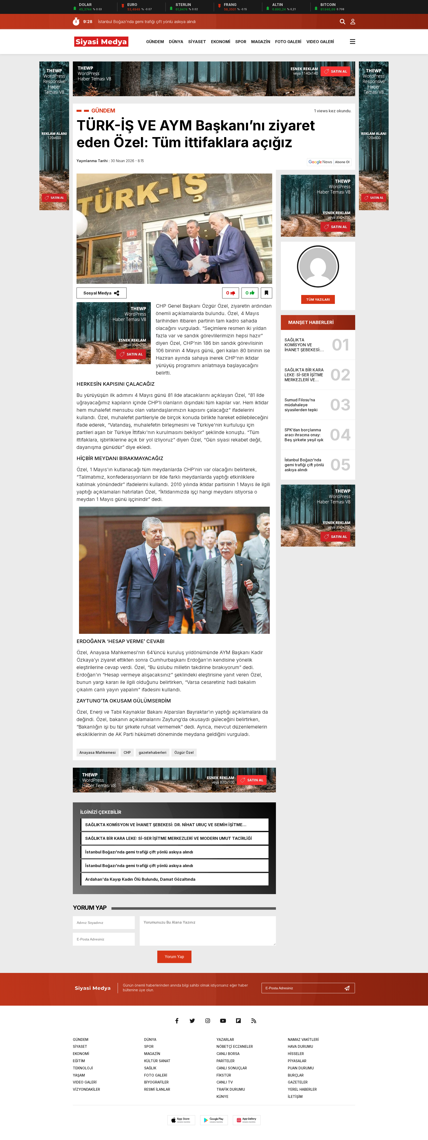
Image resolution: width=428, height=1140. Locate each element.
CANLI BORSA (228, 1054)
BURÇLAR (296, 1075)
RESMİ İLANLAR (157, 1089)
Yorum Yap (174, 957)
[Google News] (329, 161)
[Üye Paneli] (350, 22)
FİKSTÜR (223, 1075)
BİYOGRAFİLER (156, 1082)
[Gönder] (349, 988)
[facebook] (177, 1021)
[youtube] (223, 1021)
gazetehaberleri (152, 752)
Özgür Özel (184, 752)
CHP (127, 752)
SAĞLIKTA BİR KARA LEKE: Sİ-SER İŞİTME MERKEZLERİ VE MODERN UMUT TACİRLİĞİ (168, 838)
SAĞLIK (150, 1068)
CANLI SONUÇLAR (231, 1068)
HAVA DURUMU (300, 1046)
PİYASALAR (297, 1061)
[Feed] (253, 1021)
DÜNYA (176, 41)
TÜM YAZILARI (318, 299)
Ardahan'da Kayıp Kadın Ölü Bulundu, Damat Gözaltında (140, 879)
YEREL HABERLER (302, 1089)
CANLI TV (224, 1082)
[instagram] (207, 1021)
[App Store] (181, 1120)
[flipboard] (238, 1021)
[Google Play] (214, 1120)
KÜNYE (222, 1096)
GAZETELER (298, 1082)
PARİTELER (225, 1061)
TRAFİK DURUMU (230, 1089)
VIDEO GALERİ (320, 41)
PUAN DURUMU (301, 1068)
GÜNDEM (155, 41)
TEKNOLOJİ (83, 1068)
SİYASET (197, 41)
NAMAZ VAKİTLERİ (303, 1039)
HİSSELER (296, 1054)
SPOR (240, 41)
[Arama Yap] (340, 22)
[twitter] (192, 1021)
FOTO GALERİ (288, 41)
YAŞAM (79, 1075)
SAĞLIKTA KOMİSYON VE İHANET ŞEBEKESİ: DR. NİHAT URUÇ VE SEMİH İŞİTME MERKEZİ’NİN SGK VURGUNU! (163, 824)
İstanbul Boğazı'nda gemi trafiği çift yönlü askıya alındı (139, 851)
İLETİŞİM (295, 1096)
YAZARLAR (225, 1039)
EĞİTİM (79, 1061)
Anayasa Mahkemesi (98, 752)
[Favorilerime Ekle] (266, 293)
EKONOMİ (220, 41)
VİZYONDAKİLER (86, 1089)
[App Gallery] (247, 1120)
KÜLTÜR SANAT (157, 1061)
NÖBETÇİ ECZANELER (234, 1046)
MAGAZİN (260, 41)
